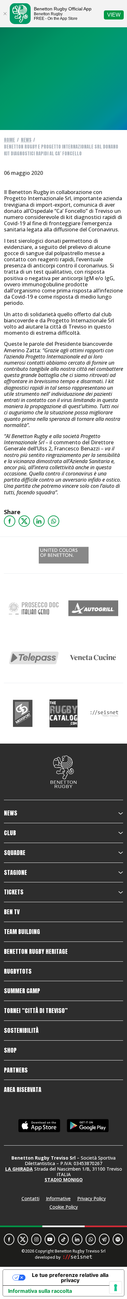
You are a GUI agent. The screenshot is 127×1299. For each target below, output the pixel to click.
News (26, 139)
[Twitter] (24, 521)
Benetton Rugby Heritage (36, 951)
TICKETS (13, 892)
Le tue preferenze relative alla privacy (70, 1277)
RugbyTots (18, 971)
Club (10, 833)
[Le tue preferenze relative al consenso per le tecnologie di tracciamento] (115, 1287)
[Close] (5, 14)
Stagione (15, 872)
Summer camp (22, 991)
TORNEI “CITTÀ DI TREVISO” (36, 1010)
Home (9, 139)
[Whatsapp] (53, 521)
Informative (58, 1198)
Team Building (22, 932)
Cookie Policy (63, 1207)
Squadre (14, 853)
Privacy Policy (91, 1198)
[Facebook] (9, 521)
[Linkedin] (39, 521)
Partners (16, 1070)
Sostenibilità (21, 1030)
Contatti (30, 1198)
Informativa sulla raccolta (40, 1291)
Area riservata (22, 1089)
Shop (10, 1050)
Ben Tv (12, 912)
